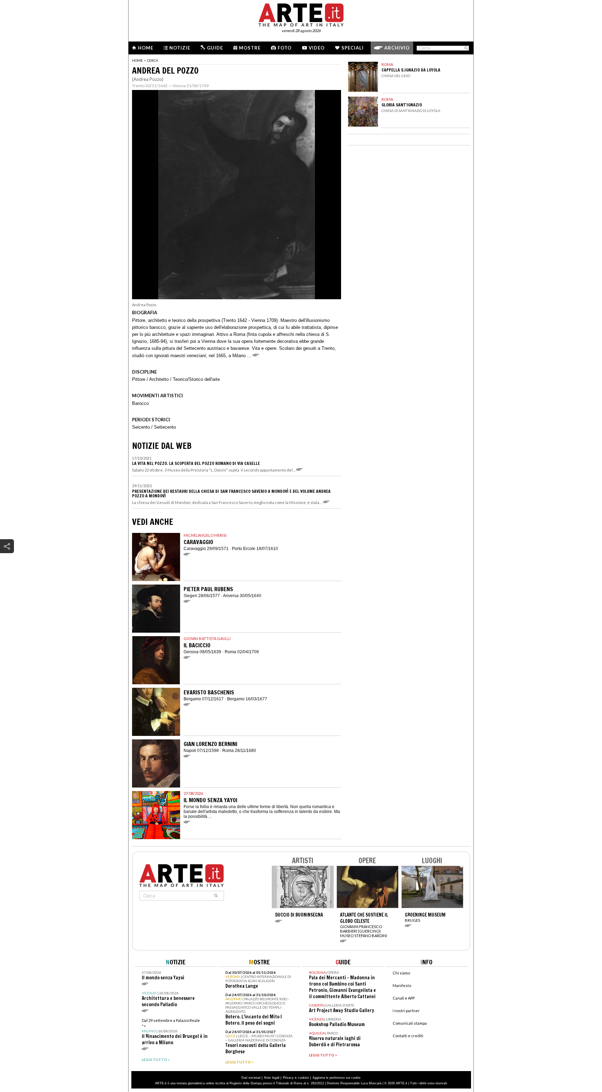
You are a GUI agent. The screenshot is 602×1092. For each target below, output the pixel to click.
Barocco (140, 403)
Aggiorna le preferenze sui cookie (336, 1077)
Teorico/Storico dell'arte (196, 379)
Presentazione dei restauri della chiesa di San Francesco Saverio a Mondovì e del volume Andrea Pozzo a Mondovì (231, 493)
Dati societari (251, 1077)
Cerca (152, 60)
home (137, 60)
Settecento (165, 427)
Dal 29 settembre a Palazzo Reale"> (175, 1032)
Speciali (352, 48)
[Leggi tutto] (300, 470)
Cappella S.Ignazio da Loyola (410, 70)
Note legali (271, 1077)
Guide (215, 48)
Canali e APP (404, 998)
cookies (303, 1077)
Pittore (138, 379)
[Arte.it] (301, 14)
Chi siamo (401, 973)
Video (317, 48)
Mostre (250, 48)
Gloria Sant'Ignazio (401, 105)
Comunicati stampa (410, 1023)
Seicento (141, 427)
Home (145, 48)
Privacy (288, 1077)
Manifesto (402, 985)
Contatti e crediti (408, 1035)
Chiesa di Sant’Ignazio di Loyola (410, 110)
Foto (285, 48)
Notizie (179, 48)
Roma (387, 64)
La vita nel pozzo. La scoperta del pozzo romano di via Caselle (196, 463)
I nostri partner (406, 1010)
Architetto (159, 379)
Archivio (397, 48)
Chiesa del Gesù (395, 76)
